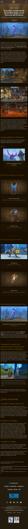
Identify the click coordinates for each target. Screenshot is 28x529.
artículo (11, 463)
